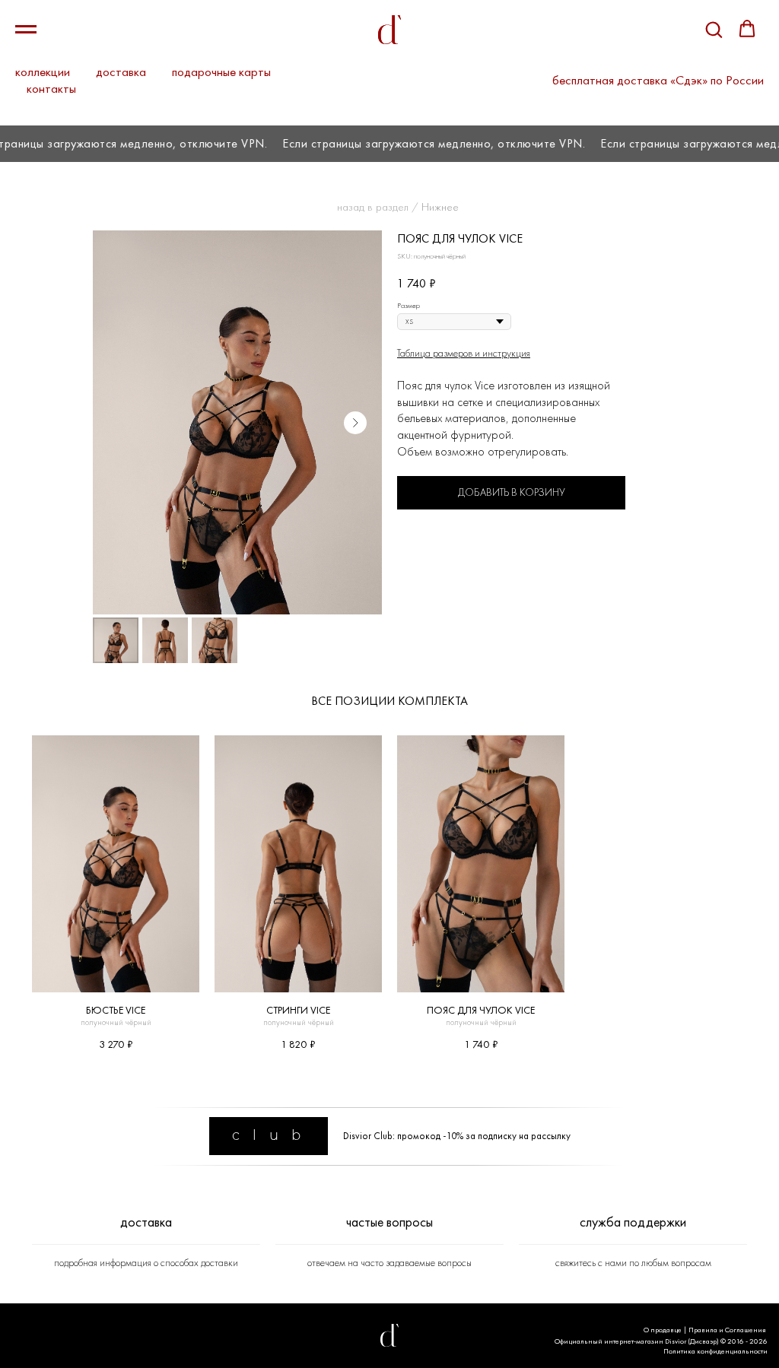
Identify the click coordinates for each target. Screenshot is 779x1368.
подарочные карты (221, 71)
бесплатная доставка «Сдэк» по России (658, 79)
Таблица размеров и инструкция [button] (463, 353)
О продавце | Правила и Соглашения (705, 1330)
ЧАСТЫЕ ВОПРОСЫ (389, 1221)
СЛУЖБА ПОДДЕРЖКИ (633, 1221)
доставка (121, 71)
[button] (713, 29)
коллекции (42, 71)
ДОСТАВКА (146, 1221)
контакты (51, 88)
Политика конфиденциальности (715, 1351)
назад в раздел (373, 206)
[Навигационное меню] (26, 29)
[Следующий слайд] (355, 422)
